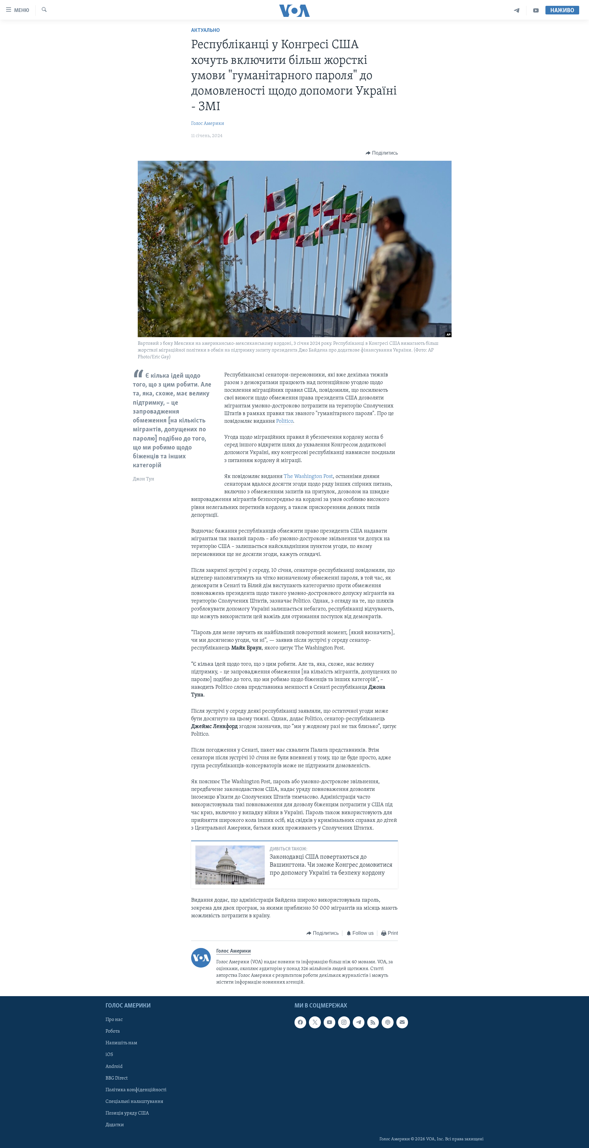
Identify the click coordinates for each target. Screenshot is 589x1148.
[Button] (382, 153)
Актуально (205, 30)
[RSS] (373, 1022)
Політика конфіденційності (136, 1090)
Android (114, 1066)
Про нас (114, 1019)
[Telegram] (516, 10)
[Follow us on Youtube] (329, 1022)
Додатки (115, 1125)
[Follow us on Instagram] (344, 1022)
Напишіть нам (121, 1043)
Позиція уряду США (127, 1113)
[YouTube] (535, 10)
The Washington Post (308, 477)
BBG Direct (117, 1078)
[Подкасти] (387, 1022)
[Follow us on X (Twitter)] (315, 1022)
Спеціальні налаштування (134, 1101)
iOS (109, 1054)
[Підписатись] (402, 1022)
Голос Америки (207, 123)
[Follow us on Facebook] (300, 1022)
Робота (113, 1031)
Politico (284, 421)
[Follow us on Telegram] (358, 1022)
